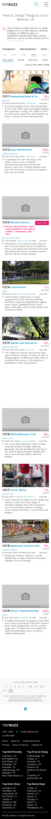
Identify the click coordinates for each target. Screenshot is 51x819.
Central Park (18, 287)
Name (45, 60)
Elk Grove (28, 497)
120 (42, 686)
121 (5, 690)
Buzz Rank (8, 60)
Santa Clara (22, 241)
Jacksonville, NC (34, 778)
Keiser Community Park (25, 610)
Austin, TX (32, 805)
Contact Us (37, 745)
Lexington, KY (9, 788)
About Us (15, 741)
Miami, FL (32, 802)
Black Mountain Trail (23, 434)
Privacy (5, 745)
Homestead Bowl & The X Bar (28, 96)
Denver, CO (32, 793)
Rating (20, 60)
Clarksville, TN (9, 764)
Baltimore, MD (9, 802)
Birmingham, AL (10, 758)
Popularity (33, 60)
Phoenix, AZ (33, 767)
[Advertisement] (25, 186)
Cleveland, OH (9, 790)
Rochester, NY (9, 805)
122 (11, 690)
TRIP (9, 4)
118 (30, 686)
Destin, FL (32, 796)
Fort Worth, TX (9, 796)
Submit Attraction (31, 741)
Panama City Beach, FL (37, 771)
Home (5, 741)
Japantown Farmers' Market (27, 545)
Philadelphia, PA (35, 807)
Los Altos (30, 350)
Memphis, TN (8, 772)
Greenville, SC (9, 807)
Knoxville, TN (8, 767)
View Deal (42, 223)
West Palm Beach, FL (12, 775)
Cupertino (31, 103)
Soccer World (18, 490)
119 (36, 686)
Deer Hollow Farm (21, 149)
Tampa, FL (32, 758)
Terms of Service (20, 745)
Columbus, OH (9, 755)
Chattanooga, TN (10, 770)
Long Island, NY (10, 793)
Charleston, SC (34, 790)
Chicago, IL (32, 799)
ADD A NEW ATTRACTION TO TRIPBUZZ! (25, 700)
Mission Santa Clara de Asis (27, 222)
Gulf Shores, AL (9, 761)
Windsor (24, 618)
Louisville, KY (33, 775)
